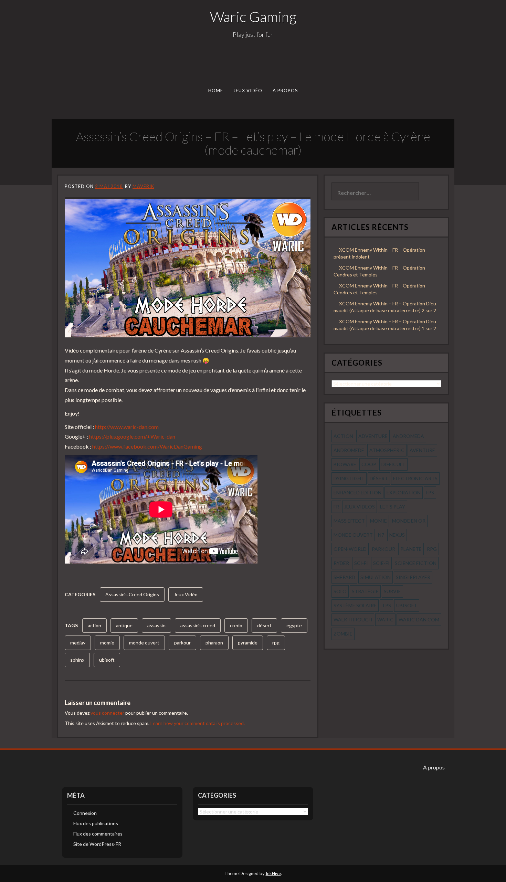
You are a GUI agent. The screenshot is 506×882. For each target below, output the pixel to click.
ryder (341, 563)
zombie (343, 634)
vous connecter (107, 713)
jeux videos (359, 507)
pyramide (247, 642)
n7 (381, 535)
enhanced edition (357, 492)
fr (336, 507)
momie (107, 642)
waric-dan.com (419, 619)
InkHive (273, 873)
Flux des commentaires (98, 834)
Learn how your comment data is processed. (197, 723)
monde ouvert (144, 642)
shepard (344, 577)
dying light (349, 478)
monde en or (408, 521)
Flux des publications (95, 823)
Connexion (85, 813)
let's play (392, 507)
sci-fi (361, 563)
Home (215, 90)
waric (385, 619)
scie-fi (381, 563)
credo (236, 625)
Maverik (143, 186)
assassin (156, 625)
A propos (285, 90)
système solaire (355, 605)
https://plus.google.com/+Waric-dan (132, 436)
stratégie (365, 591)
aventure (422, 450)
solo (340, 591)
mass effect (349, 521)
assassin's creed (197, 625)
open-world (350, 549)
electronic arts (415, 478)
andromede (349, 450)
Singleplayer (413, 577)
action (94, 625)
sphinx (77, 660)
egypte (294, 625)
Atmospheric (386, 450)
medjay (77, 642)
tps (386, 605)
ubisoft (107, 660)
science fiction (415, 563)
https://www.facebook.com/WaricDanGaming (147, 446)
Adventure (373, 436)
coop (368, 464)
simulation (375, 577)
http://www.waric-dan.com (127, 426)
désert (264, 625)
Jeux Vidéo (248, 90)
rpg (276, 642)
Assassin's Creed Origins (132, 594)
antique (124, 625)
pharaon (214, 642)
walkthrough (353, 619)
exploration (404, 492)
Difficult (393, 464)
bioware (345, 464)
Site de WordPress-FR (97, 844)
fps (430, 492)
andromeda (408, 436)
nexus (397, 535)
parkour (182, 642)
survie (392, 591)
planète (411, 549)
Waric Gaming (253, 16)
